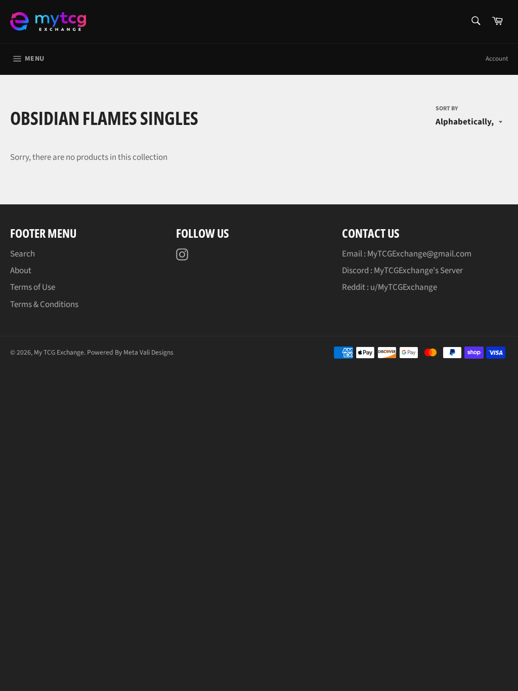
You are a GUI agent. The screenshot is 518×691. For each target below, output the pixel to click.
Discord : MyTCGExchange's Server (402, 271)
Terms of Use (32, 287)
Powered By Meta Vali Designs (130, 352)
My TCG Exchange (59, 352)
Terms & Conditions (44, 304)
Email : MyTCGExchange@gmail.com (406, 254)
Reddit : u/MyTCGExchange (389, 287)
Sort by (447, 109)
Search (22, 254)
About (20, 271)
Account (497, 58)
